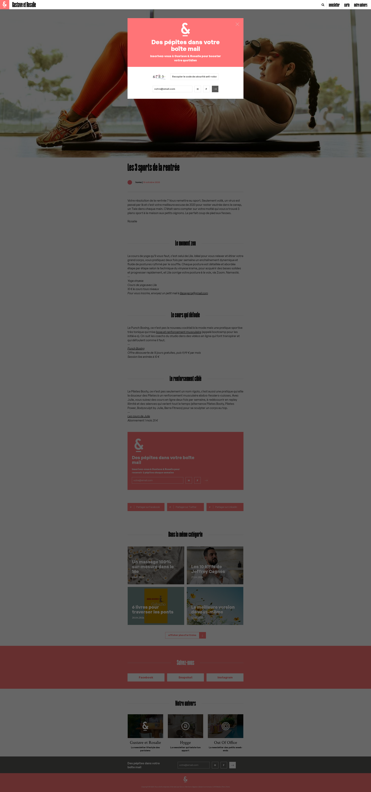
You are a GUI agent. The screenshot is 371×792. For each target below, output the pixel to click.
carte (347, 5)
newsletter (334, 5)
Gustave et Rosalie (24, 5)
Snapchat (185, 677)
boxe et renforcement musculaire (178, 332)
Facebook (146, 677)
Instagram (225, 677)
